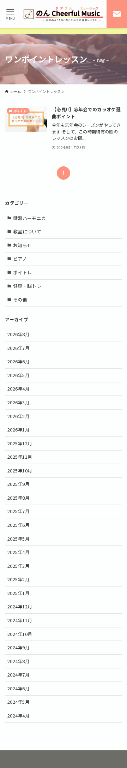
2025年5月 (18, 538)
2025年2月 (18, 579)
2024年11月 (19, 620)
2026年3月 (18, 402)
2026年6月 (18, 361)
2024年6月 (18, 688)
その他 (20, 299)
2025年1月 (18, 593)
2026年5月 (18, 375)
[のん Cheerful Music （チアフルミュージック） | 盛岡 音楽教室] (63, 14)
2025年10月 (19, 470)
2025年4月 (18, 552)
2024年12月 (19, 606)
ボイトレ (22, 272)
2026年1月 (18, 429)
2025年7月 (18, 511)
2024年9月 (18, 647)
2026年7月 (18, 348)
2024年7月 (18, 674)
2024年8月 (18, 661)
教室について (27, 231)
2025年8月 (18, 497)
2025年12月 (19, 443)
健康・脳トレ (27, 285)
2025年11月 (19, 456)
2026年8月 (18, 334)
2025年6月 (18, 525)
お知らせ (22, 245)
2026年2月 (18, 416)
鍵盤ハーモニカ (29, 218)
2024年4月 (18, 715)
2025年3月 (18, 565)
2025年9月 (18, 484)
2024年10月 (19, 634)
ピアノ (20, 258)
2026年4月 (18, 388)
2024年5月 (18, 701)
